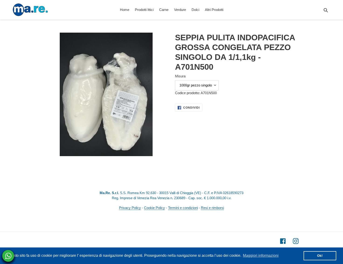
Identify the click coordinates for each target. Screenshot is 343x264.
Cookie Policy (154, 208)
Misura (180, 76)
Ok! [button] (320, 255)
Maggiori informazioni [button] (261, 255)
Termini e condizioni (183, 208)
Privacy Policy (130, 208)
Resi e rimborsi (212, 208)
